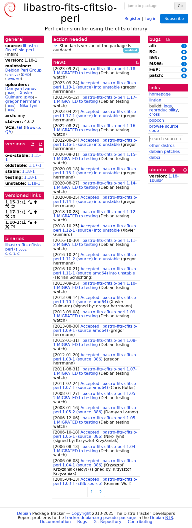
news (59, 62)
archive (12, 75)
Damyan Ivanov (20, 88)
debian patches (164, 151)
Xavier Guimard (18, 94)
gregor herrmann (22, 101)
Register (132, 18)
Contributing (140, 521)
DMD (26, 75)
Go (180, 6)
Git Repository (107, 521)
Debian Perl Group (23, 70)
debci (154, 157)
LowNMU (13, 79)
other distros (161, 145)
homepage (160, 94)
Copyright (81, 513)
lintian (155, 100)
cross (154, 114)
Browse (32, 127)
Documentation (55, 521)
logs (168, 106)
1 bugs (21, 249)
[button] (55, 45)
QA (8, 131)
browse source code (163, 128)
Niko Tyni (28, 105)
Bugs (82, 521)
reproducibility (163, 110)
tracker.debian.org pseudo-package (100, 517)
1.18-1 (28, 171)
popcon (156, 120)
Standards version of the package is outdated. (95, 48)
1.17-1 (35, 165)
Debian (24, 513)
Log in (150, 18)
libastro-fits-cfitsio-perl (22, 47)
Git (19, 127)
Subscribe (174, 18)
